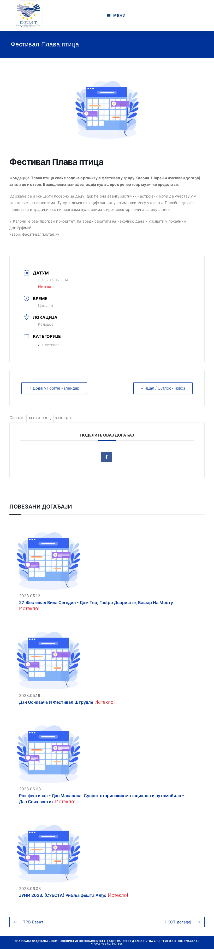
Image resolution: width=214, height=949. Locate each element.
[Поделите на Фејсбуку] (106, 457)
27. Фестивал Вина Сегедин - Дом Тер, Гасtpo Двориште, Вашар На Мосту (96, 602)
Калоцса (63, 418)
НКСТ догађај (178, 922)
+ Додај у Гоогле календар (54, 388)
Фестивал (51, 345)
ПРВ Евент (32, 922)
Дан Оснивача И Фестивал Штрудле (56, 702)
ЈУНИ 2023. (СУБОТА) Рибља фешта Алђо (62, 895)
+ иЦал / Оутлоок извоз (163, 388)
